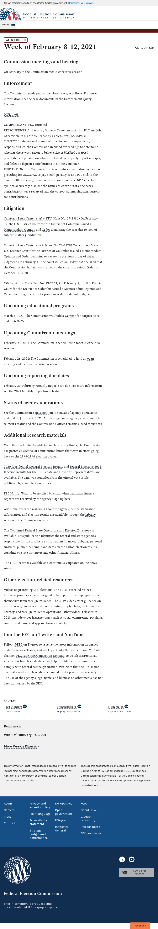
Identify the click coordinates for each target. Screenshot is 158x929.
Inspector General (61, 828)
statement (42, 412)
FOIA (84, 803)
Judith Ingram (14, 706)
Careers (9, 810)
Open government (63, 812)
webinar (70, 316)
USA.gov (60, 820)
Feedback (140, 925)
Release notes (90, 827)
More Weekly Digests (20, 746)
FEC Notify (11, 493)
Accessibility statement (38, 822)
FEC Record (18, 563)
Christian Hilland (66, 706)
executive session (70, 72)
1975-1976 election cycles (38, 456)
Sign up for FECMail (139, 872)
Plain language (39, 814)
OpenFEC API (89, 810)
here (67, 499)
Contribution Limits (18, 445)
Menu (5, 24)
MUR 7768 (11, 114)
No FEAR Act (63, 803)
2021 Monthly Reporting (31, 391)
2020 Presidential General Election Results (33, 466)
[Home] (79, 16)
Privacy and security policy (39, 805)
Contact (9, 823)
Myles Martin (115, 706)
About (8, 803)
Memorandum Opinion (19, 229)
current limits (67, 445)
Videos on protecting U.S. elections (28, 590)
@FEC (18, 644)
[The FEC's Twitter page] (122, 859)
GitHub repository (88, 818)
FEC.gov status (91, 833)
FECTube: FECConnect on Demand (40, 655)
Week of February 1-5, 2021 (25, 735)
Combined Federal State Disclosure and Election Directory (50, 530)
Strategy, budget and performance (38, 834)
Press (7, 816)
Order (46, 229)
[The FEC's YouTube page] (131, 859)
